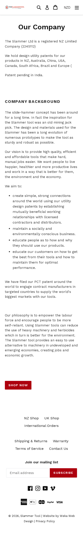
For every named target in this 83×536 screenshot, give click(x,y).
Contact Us (58, 448)
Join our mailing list (41, 462)
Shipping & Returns (31, 441)
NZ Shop (31, 418)
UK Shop (51, 418)
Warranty (60, 441)
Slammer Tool (30, 516)
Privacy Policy (45, 521)
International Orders (41, 426)
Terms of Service (29, 448)
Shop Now (18, 385)
